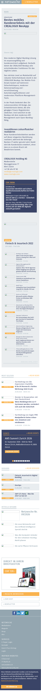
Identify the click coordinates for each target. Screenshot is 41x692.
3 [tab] (16, 461)
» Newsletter (9, 604)
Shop (4, 631)
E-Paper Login (7, 642)
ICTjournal (6, 659)
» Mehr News (34, 375)
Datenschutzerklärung (9, 681)
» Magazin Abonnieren (13, 594)
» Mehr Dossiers (32, 468)
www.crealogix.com (12, 174)
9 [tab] (27, 461)
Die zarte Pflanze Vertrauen (26, 546)
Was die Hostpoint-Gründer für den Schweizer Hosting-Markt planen (26, 537)
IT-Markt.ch (6, 662)
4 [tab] (18, 461)
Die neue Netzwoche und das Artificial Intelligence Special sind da (25, 526)
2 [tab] (14, 461)
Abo (3, 634)
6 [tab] (22, 461)
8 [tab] (25, 461)
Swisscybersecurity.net (10, 668)
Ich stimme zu (11, 687)
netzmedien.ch (7, 665)
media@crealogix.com (13, 172)
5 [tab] (20, 461)
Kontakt (5, 645)
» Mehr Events (32, 433)
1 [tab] (13, 461)
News (6, 12)
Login (4, 651)
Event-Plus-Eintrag (9, 648)
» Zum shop (8, 599)
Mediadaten (6, 625)
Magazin (5, 628)
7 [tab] (23, 461)
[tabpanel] (21, 445)
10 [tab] (29, 461)
